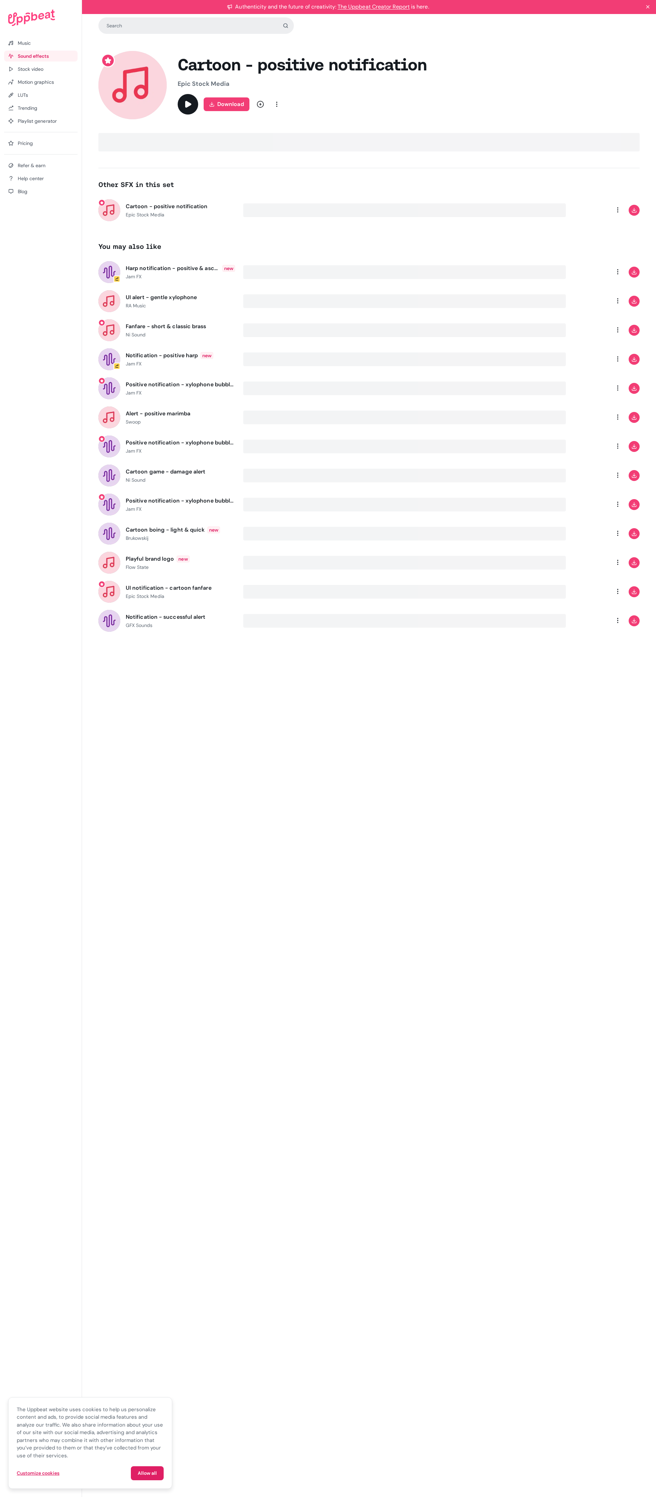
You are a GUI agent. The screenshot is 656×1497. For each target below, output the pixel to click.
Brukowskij (137, 538)
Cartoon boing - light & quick (165, 529)
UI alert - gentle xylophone (161, 297)
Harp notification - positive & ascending (173, 268)
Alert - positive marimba (158, 413)
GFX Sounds (139, 625)
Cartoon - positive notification (166, 206)
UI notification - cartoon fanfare (168, 587)
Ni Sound (136, 335)
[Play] (188, 104)
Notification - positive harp (162, 355)
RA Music (136, 306)
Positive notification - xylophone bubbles (180, 384)
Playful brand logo (150, 558)
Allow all (147, 1473)
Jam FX (133, 276)
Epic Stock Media (203, 84)
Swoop (133, 422)
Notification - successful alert (165, 616)
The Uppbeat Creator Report (374, 6)
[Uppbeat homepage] (40, 18)
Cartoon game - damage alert (165, 471)
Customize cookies (38, 1473)
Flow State (137, 567)
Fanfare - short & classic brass (166, 326)
